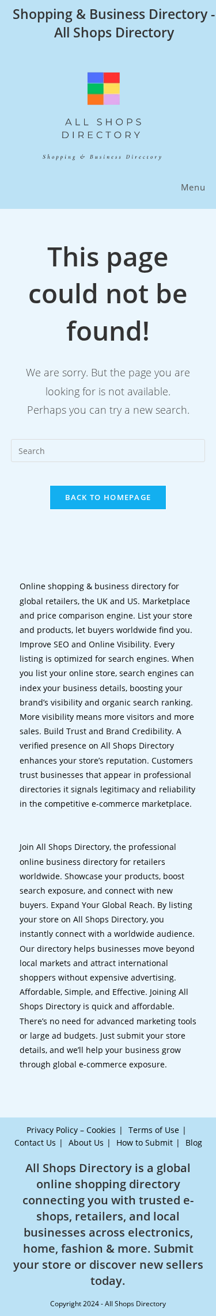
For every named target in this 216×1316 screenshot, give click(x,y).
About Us (86, 1142)
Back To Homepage (108, 497)
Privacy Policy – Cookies (71, 1129)
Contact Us (35, 1142)
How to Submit (144, 1142)
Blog (193, 1142)
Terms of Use (153, 1129)
